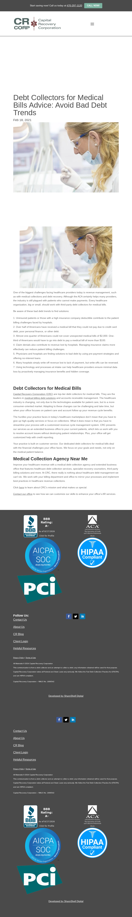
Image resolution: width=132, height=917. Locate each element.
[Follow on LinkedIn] (82, 616)
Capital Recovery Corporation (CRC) (33, 394)
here (21, 487)
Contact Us (20, 619)
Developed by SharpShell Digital (65, 695)
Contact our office (22, 494)
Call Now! (93, 5)
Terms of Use (31, 658)
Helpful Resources (24, 648)
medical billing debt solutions (40, 398)
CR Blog (18, 634)
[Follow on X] (75, 616)
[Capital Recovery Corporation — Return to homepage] (37, 23)
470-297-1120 (74, 5)
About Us (19, 626)
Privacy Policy (18, 658)
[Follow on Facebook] (69, 616)
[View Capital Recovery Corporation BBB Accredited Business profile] (40, 536)
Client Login (20, 641)
